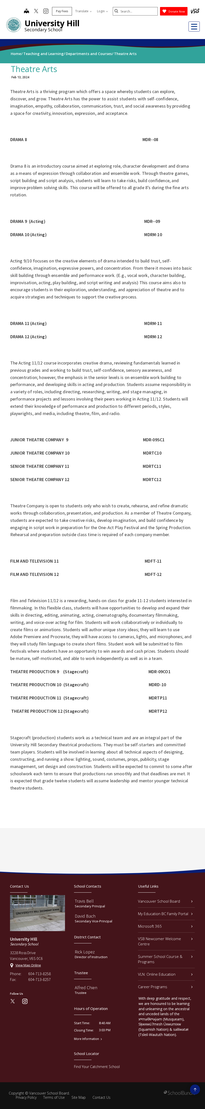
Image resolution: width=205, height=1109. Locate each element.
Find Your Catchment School (97, 1066)
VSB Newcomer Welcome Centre (159, 941)
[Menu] (194, 27)
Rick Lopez (85, 952)
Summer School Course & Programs (160, 959)
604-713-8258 (39, 973)
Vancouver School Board (159, 901)
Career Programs (152, 986)
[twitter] (36, 11)
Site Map (79, 1097)
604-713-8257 (39, 979)
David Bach (85, 916)
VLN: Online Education (157, 974)
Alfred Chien (86, 987)
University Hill (52, 23)
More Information (86, 1039)
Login (101, 11)
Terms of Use (54, 1097)
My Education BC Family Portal (163, 913)
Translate (82, 11)
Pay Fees (62, 11)
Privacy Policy (26, 1097)
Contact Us (101, 1097)
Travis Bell (84, 901)
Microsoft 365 (150, 926)
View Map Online (28, 965)
